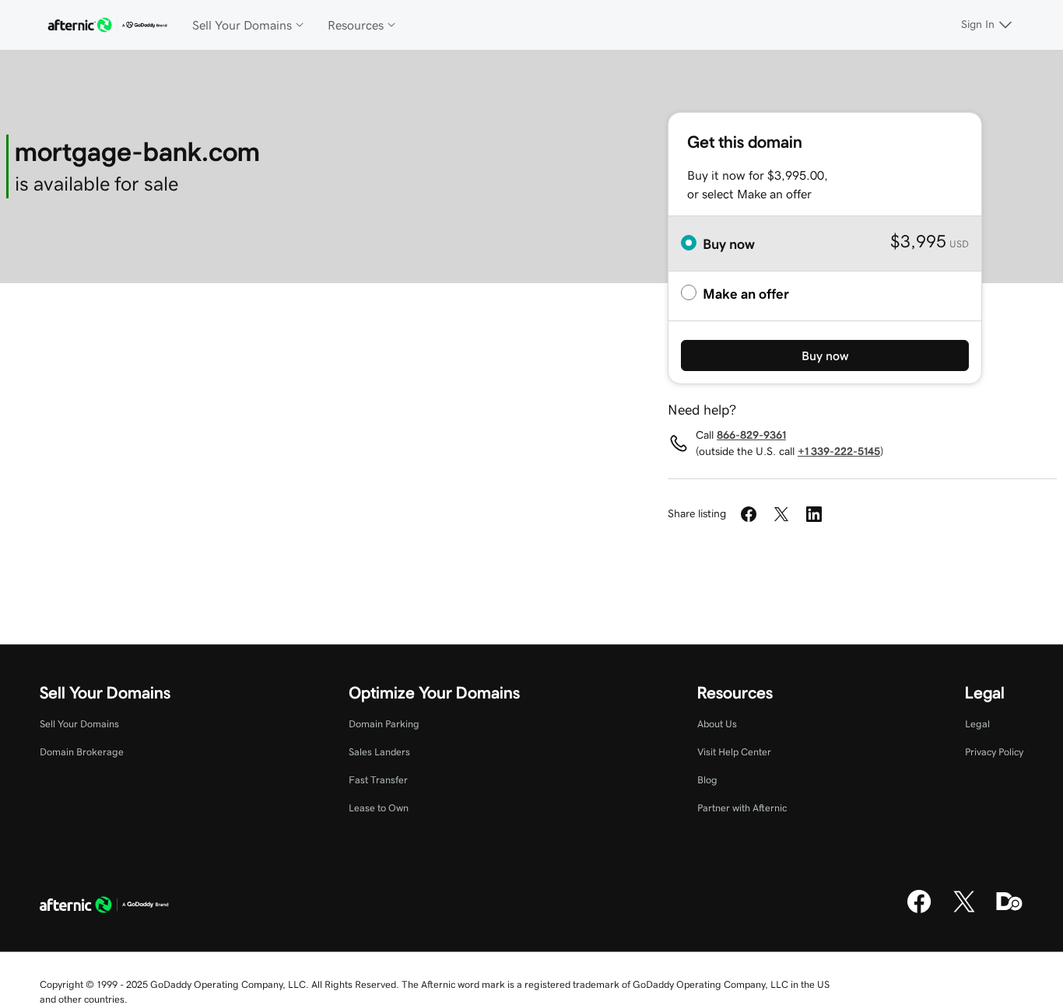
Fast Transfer (378, 780)
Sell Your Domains (79, 724)
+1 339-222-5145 (839, 451)
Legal (977, 724)
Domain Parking (384, 724)
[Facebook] (919, 911)
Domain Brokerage (82, 752)
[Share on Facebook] (748, 514)
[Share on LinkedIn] (814, 514)
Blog (707, 780)
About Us (717, 724)
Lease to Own (379, 808)
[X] (964, 911)
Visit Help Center (734, 752)
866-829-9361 (751, 434)
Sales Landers (379, 752)
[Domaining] (1009, 911)
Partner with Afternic (742, 808)
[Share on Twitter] (781, 514)
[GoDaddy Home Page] (104, 907)
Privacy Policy (994, 752)
